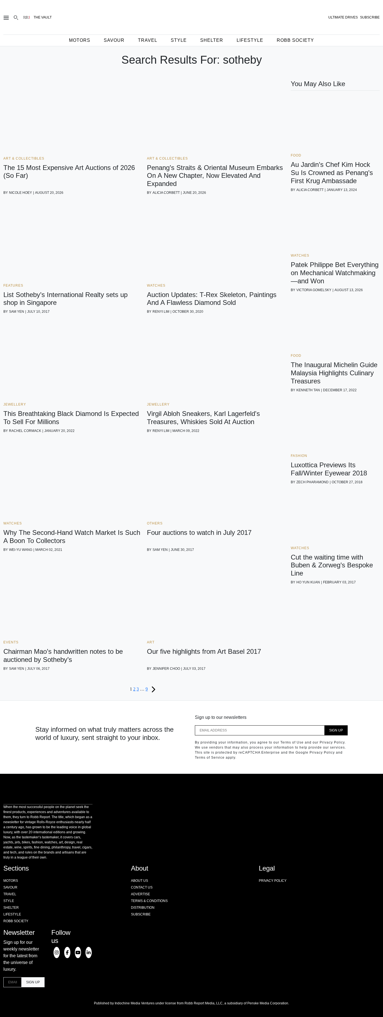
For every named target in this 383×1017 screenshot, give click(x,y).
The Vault (43, 17)
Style (179, 40)
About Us (139, 881)
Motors (79, 40)
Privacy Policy (273, 881)
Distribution (142, 908)
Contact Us (142, 887)
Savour (114, 40)
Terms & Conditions (149, 901)
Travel (147, 40)
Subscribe (141, 914)
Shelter (211, 40)
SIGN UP (336, 730)
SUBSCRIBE (370, 17)
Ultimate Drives (343, 17)
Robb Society (295, 40)
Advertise (140, 894)
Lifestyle (250, 40)
